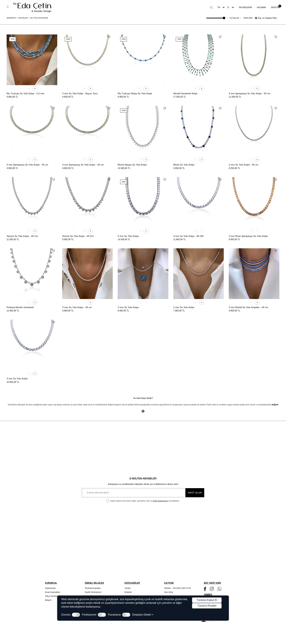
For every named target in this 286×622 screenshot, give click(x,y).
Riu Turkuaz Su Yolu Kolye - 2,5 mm (25, 93)
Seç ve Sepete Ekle (267, 18)
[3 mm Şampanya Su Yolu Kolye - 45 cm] (32, 131)
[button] (28, 88)
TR (218, 7)
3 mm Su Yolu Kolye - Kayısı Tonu (80, 93)
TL (228, 7)
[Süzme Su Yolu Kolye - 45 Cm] (32, 202)
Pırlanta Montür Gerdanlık (20, 307)
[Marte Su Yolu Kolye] (198, 131)
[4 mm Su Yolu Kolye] (32, 345)
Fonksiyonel (89, 614)
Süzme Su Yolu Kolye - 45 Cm (22, 236)
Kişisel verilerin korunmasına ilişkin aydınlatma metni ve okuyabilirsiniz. (145, 501)
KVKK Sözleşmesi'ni (160, 501)
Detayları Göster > (142, 614)
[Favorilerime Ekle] (53, 37)
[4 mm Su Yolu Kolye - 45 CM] (198, 202)
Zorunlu (65, 614)
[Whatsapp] (219, 589)
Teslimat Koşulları (93, 588)
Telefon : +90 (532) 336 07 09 (177, 588)
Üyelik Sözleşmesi (93, 592)
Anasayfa (11, 18)
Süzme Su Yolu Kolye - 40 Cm (78, 236)
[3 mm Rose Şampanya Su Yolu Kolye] (254, 202)
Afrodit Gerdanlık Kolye (185, 93)
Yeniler (127, 588)
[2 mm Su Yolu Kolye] (198, 273)
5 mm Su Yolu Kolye (128, 236)
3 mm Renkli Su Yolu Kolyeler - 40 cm (248, 307)
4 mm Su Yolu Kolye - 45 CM (188, 236)
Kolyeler (23, 18)
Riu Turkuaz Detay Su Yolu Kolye (135, 93)
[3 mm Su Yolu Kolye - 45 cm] (87, 273)
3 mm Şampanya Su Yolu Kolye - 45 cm (27, 164)
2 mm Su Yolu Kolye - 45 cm (243, 164)
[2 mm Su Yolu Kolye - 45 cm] (254, 131)
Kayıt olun (195, 492)
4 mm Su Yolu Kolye (17, 378)
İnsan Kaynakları (52, 592)
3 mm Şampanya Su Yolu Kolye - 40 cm (83, 164)
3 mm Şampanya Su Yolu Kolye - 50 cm (249, 93)
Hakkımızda (50, 588)
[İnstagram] (212, 589)
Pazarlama (114, 614)
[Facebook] (205, 589)
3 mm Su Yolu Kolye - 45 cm (77, 307)
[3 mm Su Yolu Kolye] (143, 273)
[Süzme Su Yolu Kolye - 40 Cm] (87, 202)
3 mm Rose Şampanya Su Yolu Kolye (248, 236)
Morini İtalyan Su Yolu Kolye (132, 164)
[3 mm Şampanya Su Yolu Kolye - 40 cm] (87, 131)
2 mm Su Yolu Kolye (183, 307)
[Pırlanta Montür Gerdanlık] (32, 273)
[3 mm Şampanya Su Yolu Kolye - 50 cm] (254, 59)
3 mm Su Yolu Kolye (128, 307)
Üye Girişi (168, 592)
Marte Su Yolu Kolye (183, 164)
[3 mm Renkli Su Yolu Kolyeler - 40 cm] (254, 273)
